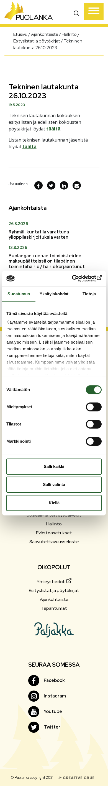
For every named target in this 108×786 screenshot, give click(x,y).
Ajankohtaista (54, 599)
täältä (53, 129)
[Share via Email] (77, 185)
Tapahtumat (54, 608)
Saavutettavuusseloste (54, 542)
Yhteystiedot (51, 582)
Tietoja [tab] (89, 293)
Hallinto (54, 524)
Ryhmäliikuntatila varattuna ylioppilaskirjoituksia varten (39, 234)
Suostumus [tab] (18, 293)
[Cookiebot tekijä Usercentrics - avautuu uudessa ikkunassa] (78, 278)
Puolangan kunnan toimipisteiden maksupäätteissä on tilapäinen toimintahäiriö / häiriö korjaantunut (47, 261)
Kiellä (54, 502)
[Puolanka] (28, 12)
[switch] (94, 406)
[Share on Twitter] (51, 185)
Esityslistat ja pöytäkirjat (54, 590)
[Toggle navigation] (94, 11)
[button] (77, 13)
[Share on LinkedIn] (64, 185)
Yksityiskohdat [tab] (54, 293)
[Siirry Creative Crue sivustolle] (76, 777)
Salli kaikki (54, 466)
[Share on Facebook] (38, 185)
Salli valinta (54, 484)
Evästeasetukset (54, 533)
